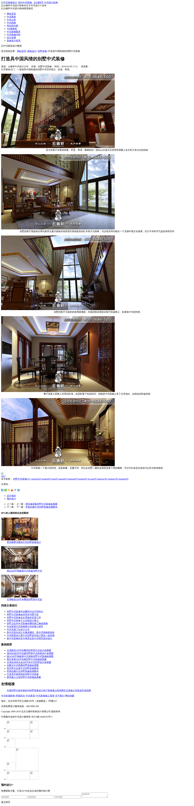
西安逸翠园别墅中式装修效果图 (41, 504)
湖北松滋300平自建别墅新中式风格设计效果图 (30, 653)
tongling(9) (123, 479)
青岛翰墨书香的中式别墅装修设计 (24, 542)
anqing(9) (62, 479)
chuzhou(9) (36, 479)
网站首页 (11, 14)
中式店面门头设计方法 (18, 629)
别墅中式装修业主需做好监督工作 (24, 617)
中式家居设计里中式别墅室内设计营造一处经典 (31, 635)
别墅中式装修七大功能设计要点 (23, 620)
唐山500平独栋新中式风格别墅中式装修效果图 (30, 656)
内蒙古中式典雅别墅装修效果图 (23, 665)
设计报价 (11, 496)
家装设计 (31, 51)
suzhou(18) (113, 479)
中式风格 (11, 22)
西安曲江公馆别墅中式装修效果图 (24, 677)
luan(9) (54, 479)
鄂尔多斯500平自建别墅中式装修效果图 (27, 659)
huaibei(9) (46, 479)
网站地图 (69, 695)
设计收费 (11, 37)
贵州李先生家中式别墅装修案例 (23, 668)
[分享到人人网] (18, 490)
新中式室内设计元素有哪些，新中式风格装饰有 (31, 632)
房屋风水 (20, 695)
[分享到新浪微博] (12, 490)
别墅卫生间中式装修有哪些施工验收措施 (27, 623)
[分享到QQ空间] (9, 490)
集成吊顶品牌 (84, 690)
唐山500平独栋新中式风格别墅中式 (24, 571)
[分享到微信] (5, 490)
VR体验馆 (12, 28)
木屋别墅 (11, 690)
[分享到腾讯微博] (15, 490)
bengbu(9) (82, 479)
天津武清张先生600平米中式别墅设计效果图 (29, 662)
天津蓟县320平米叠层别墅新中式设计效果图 (29, 650)
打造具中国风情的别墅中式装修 (23, 674)
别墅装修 (42, 51)
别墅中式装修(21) (21, 479)
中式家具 (30, 695)
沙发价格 (20, 690)
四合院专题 (12, 25)
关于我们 (59, 695)
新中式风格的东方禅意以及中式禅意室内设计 (29, 638)
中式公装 (11, 19)
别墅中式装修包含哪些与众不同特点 (25, 611)
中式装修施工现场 (45, 695)
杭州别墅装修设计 (34, 690)
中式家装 (11, 17)
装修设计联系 (13, 40)
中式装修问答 (13, 34)
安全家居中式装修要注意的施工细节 (25, 626)
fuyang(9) (92, 479)
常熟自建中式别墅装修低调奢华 (41, 507)
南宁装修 (47, 690)
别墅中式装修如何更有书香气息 (23, 614)
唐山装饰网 (58, 690)
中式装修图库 (13, 31)
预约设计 (11, 499)
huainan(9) (72, 479)
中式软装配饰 (8, 695)
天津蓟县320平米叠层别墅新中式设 (24, 599)
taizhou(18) (102, 479)
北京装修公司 (70, 690)
